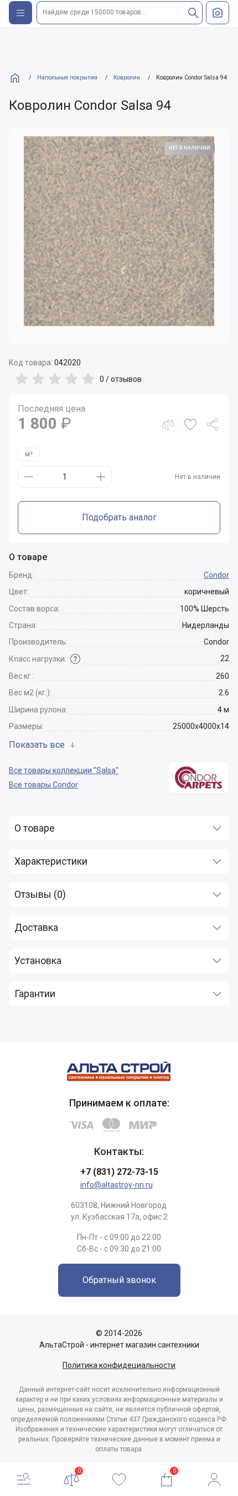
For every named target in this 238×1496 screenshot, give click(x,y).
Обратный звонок (119, 1280)
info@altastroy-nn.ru (116, 1184)
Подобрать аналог (119, 517)
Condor (216, 575)
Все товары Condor (43, 784)
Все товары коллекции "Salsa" (63, 770)
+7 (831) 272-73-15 (119, 1172)
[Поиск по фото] (217, 12)
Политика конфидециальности (119, 1365)
